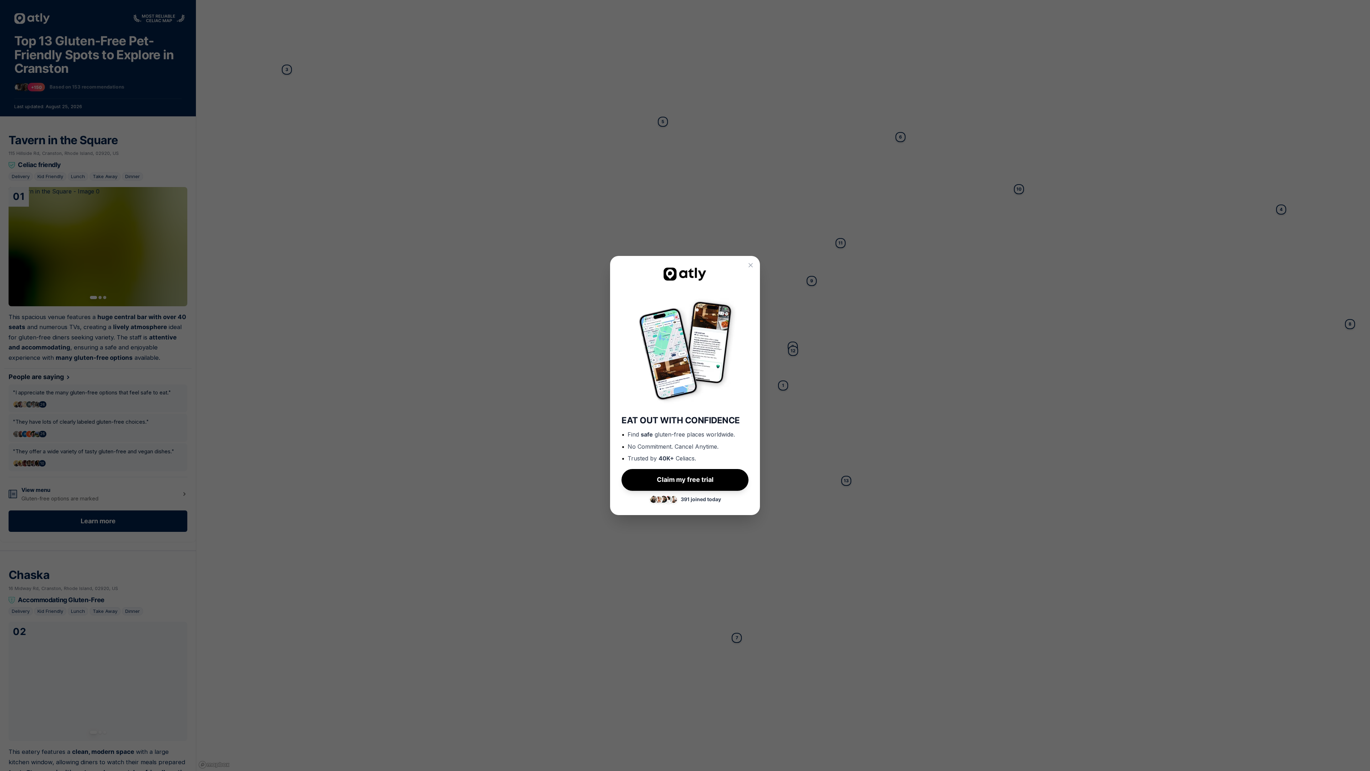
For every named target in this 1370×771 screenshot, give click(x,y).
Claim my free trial (685, 479)
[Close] (751, 265)
